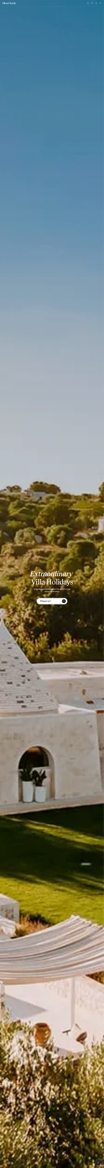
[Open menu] (100, 3)
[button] (98, 1162)
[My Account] (96, 3)
